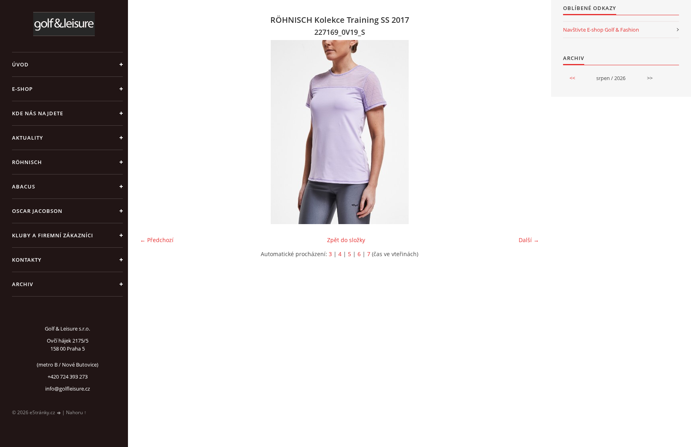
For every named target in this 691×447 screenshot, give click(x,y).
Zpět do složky (346, 240)
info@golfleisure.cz (67, 388)
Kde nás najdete (37, 113)
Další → (529, 240)
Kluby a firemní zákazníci (52, 235)
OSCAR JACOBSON (37, 210)
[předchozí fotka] (153, 132)
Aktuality (27, 137)
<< (572, 78)
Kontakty (27, 259)
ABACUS (23, 186)
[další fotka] (526, 132)
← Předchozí (157, 240)
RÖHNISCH (27, 162)
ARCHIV (22, 284)
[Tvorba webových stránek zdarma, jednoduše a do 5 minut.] (59, 413)
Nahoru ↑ (76, 412)
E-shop (22, 88)
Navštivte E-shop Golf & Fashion (601, 29)
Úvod (20, 64)
